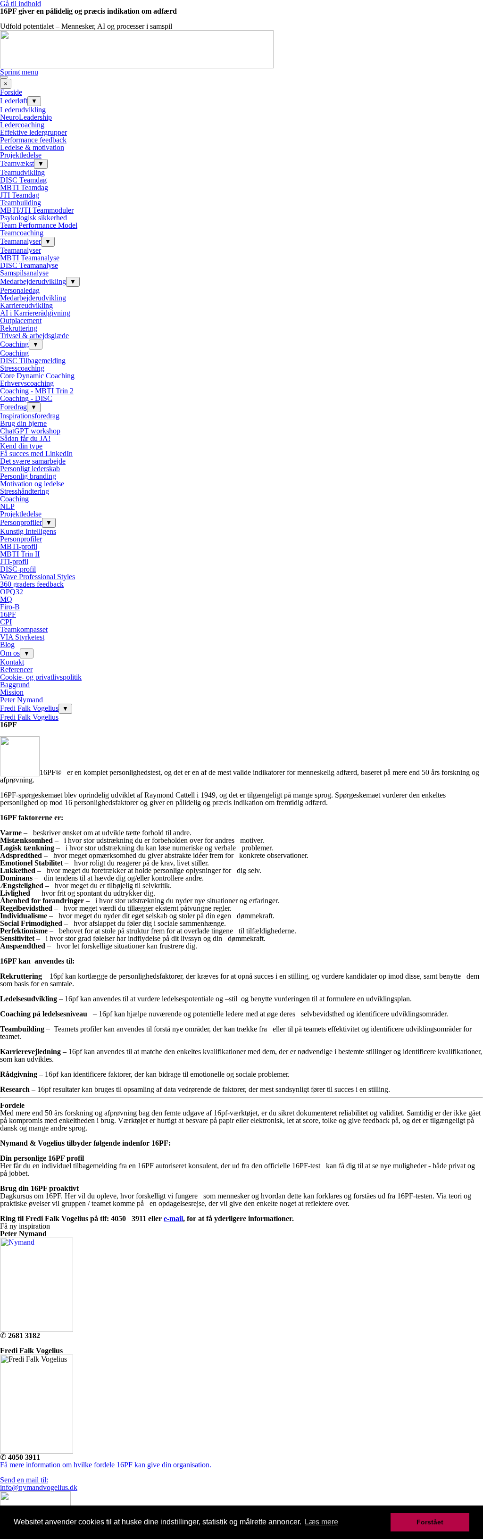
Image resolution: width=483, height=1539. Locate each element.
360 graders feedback (32, 584)
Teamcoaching (21, 233)
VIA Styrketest (22, 637)
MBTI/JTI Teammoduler (37, 210)
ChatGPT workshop (30, 431)
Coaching (14, 344)
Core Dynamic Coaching (37, 376)
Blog (7, 645)
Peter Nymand (21, 700)
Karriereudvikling (26, 305)
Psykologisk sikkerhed (33, 218)
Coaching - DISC (26, 398)
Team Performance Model (38, 225)
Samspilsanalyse (24, 273)
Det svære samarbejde (33, 461)
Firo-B (10, 607)
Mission (12, 692)
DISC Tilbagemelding (33, 361)
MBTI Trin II (20, 554)
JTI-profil (14, 561)
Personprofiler (21, 522)
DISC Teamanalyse (29, 265)
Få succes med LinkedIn (36, 453)
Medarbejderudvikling (33, 281)
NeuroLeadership (26, 117)
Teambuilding (20, 203)
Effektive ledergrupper (33, 132)
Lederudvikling (23, 110)
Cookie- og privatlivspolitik (41, 677)
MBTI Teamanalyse (29, 258)
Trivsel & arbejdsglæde (34, 336)
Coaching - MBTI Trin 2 (37, 391)
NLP (7, 506)
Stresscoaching (22, 368)
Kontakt (12, 662)
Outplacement (21, 320)
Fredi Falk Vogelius (29, 708)
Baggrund (15, 685)
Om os (10, 653)
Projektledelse (21, 155)
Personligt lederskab (30, 469)
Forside (11, 92)
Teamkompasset (24, 629)
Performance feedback (33, 140)
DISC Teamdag (23, 180)
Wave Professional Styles (37, 577)
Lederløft (13, 101)
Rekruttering (18, 328)
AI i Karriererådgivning (35, 313)
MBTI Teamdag (24, 187)
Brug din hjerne (23, 423)
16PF (8, 614)
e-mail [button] (173, 1219)
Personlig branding (28, 476)
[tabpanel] (241, 41)
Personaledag (20, 290)
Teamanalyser (20, 241)
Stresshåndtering (24, 491)
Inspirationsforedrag (29, 416)
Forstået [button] (429, 1522)
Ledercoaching (22, 125)
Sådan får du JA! (25, 438)
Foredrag (13, 407)
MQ (6, 599)
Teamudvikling (22, 172)
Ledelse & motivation (32, 147)
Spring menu (19, 72)
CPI (6, 622)
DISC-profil (18, 569)
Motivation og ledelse (32, 484)
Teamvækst (17, 163)
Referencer (16, 670)
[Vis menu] (4, 77)
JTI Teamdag (19, 195)
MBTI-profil (18, 546)
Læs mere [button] (321, 1522)
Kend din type (21, 446)
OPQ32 (11, 592)
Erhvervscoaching (27, 383)
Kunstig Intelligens (28, 531)
